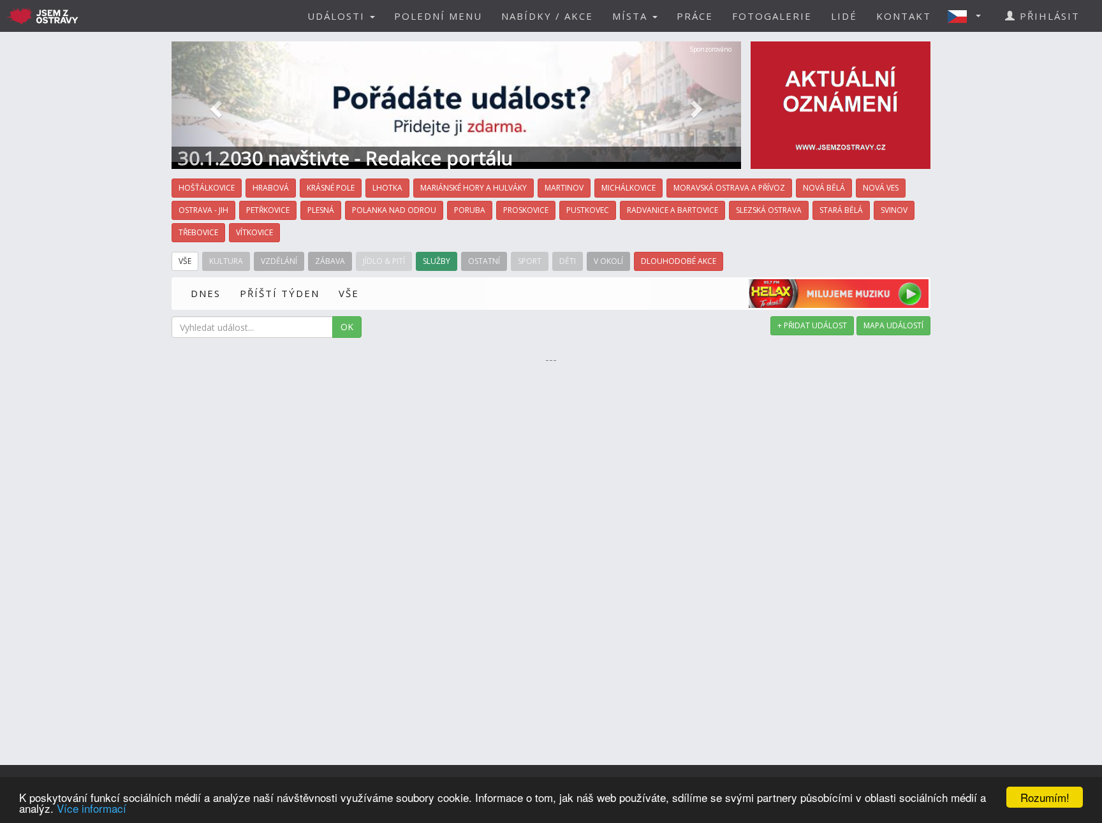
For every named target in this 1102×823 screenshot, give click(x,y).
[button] (968, 16)
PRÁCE (695, 16)
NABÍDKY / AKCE (547, 16)
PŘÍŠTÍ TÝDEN (280, 293)
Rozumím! (1044, 797)
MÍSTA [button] (631, 16)
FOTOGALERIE (772, 16)
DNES (206, 293)
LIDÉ (844, 16)
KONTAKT (903, 16)
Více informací (91, 808)
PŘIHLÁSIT (1048, 16)
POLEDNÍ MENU (438, 16)
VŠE (349, 293)
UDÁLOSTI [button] (338, 16)
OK (347, 327)
